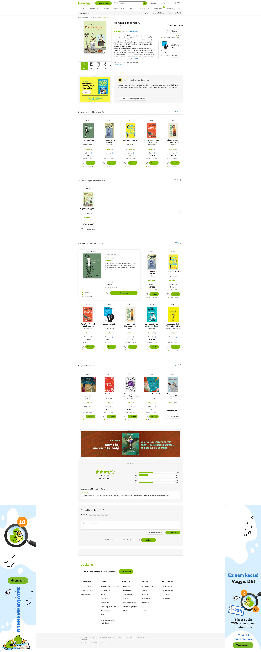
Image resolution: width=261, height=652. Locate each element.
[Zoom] (105, 52)
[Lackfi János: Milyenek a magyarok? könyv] (95, 37)
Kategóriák (83, 13)
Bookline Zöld (106, 590)
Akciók (171, 13)
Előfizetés (178, 13)
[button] (110, 66)
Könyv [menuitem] (83, 9)
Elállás (144, 611)
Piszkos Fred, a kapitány (109, 141)
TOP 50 (124, 611)
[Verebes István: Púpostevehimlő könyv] (109, 314)
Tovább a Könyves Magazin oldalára (132, 99)
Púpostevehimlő (109, 324)
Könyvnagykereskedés (109, 607)
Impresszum (105, 598)
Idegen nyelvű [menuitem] (144, 9)
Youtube (168, 598)
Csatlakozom (126, 571)
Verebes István (109, 328)
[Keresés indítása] (145, 3)
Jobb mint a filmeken (130, 140)
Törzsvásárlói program (159, 13)
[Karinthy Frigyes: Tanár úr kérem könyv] (88, 130)
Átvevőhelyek (146, 598)
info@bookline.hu (87, 590)
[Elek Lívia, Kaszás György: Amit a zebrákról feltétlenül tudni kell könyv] (173, 314)
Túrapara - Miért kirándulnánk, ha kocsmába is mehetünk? (173, 141)
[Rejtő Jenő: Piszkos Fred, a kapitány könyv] (109, 130)
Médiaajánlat (105, 603)
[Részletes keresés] (115, 3)
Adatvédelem (105, 611)
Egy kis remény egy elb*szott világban (152, 325)
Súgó (143, 607)
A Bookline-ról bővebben (110, 586)
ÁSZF (103, 615)
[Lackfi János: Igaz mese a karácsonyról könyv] (88, 384)
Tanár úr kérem (88, 140)
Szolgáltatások (147, 586)
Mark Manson (152, 145)
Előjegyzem (176, 31)
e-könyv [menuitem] (106, 9)
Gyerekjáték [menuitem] (159, 8)
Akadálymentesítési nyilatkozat (108, 622)
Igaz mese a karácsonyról (88, 395)
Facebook (168, 586)
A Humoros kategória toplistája (90, 243)
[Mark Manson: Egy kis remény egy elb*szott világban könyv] (152, 314)
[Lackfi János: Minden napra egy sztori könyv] (130, 384)
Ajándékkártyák (127, 590)
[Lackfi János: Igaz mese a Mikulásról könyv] (151, 384)
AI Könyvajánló (104, 3)
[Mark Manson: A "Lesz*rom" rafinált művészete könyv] (151, 130)
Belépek (163, 3)
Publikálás (172, 533)
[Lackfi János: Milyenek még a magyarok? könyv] (173, 384)
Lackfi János (88, 213)
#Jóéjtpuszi (109, 394)
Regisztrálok (154, 3)
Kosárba (175, 55)
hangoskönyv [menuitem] (119, 9)
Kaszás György (176, 328)
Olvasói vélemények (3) (132, 31)
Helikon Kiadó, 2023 (119, 28)
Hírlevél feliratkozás (129, 603)
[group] (84, 66)
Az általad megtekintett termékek (92, 181)
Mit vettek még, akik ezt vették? (91, 112)
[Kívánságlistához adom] (166, 30)
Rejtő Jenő (109, 145)
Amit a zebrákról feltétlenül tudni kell (173, 325)
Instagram (169, 590)
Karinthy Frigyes (88, 145)
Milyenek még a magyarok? (172, 395)
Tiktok (167, 594)
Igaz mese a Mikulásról (152, 394)
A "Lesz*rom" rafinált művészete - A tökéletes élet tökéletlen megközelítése (151, 141)
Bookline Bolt (86, 594)
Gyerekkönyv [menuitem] (94, 9)
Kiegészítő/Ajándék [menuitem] (173, 9)
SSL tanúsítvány (84, 639)
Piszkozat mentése (155, 533)
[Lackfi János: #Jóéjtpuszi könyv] (109, 384)
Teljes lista (176, 111)
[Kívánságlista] (169, 3)
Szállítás (145, 594)
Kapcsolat (145, 603)
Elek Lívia (168, 328)
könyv (88, 120)
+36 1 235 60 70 (86, 586)
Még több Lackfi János (87, 366)
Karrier (103, 594)
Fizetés (144, 590)
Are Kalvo (173, 145)
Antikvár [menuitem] (131, 9)
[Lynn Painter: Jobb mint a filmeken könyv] (130, 130)
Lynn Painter (130, 145)
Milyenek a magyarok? (88, 209)
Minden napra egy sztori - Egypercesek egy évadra (130, 395)
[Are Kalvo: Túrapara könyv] (173, 130)
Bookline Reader (127, 594)
